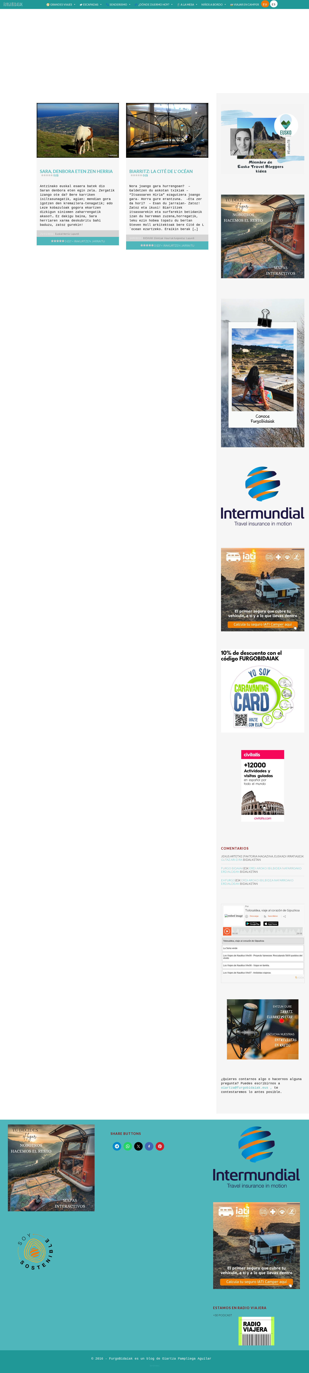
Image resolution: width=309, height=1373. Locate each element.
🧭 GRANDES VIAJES (59, 4)
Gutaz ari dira (231, 859)
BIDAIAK (148, 238)
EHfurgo (228, 880)
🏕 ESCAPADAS (88, 4)
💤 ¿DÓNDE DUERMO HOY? (151, 4)
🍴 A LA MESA (185, 4)
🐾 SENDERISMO (116, 4)
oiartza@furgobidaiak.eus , (246, 1088)
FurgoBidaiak (13, 4)
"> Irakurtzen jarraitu (85, 241)
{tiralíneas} (154, 1365)
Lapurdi (75, 233)
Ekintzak (158, 238)
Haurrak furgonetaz (174, 238)
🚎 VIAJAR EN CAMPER (244, 4)
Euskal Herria (62, 233)
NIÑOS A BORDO (212, 4)
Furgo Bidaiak (232, 868)
